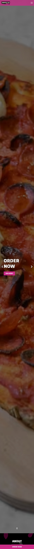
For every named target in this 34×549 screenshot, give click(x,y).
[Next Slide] (31, 266)
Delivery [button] (9, 273)
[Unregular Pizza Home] (6, 2)
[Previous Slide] (2, 266)
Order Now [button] (17, 546)
